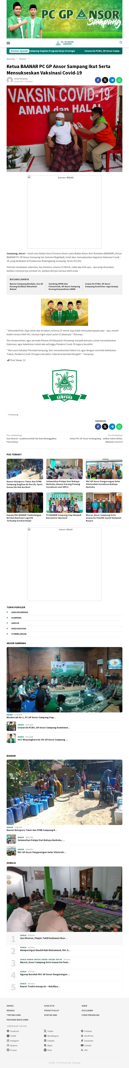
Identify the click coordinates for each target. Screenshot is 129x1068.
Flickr (49, 1050)
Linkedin (50, 1040)
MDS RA (59, 959)
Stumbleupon (53, 1036)
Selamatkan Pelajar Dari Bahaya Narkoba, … (41, 840)
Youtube (87, 1045)
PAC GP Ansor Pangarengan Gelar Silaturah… (42, 852)
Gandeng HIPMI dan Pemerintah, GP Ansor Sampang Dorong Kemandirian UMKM (64, 287)
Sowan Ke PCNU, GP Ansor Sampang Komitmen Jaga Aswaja (85, 51)
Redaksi (11, 1010)
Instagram (14, 1040)
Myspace (13, 1045)
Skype (49, 1045)
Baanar (10, 827)
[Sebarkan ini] (98, 80)
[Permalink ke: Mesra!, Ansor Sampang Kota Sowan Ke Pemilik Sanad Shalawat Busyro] (104, 502)
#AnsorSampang (19, 612)
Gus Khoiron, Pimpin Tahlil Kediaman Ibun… (43, 938)
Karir (84, 1006)
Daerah (10, 715)
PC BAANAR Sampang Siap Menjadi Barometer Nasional (63, 516)
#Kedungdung (18, 628)
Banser (37, 959)
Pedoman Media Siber (17, 1019)
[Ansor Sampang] (64, 42)
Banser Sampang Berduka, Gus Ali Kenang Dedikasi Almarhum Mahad (26, 287)
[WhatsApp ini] (119, 80)
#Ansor (15, 623)
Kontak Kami (50, 1015)
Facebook (14, 1031)
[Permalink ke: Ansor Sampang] (10, 79)
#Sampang (13, 414)
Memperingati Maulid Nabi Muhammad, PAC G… (45, 950)
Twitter (50, 1031)
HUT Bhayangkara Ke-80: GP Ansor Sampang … (43, 739)
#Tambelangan (18, 634)
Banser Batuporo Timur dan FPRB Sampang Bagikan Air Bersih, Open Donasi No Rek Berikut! (24, 484)
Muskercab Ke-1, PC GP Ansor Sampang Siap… (31, 717)
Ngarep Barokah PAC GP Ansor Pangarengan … (45, 974)
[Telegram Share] (112, 80)
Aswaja (23, 935)
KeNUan (51, 959)
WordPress (88, 1036)
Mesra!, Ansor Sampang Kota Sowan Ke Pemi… (45, 962)
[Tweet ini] (105, 80)
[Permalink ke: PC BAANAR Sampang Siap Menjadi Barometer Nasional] (64, 502)
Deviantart (88, 1040)
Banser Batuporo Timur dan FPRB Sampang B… (32, 830)
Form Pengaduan (90, 1015)
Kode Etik (49, 1006)
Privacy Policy (51, 1010)
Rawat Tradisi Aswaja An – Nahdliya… (40, 986)
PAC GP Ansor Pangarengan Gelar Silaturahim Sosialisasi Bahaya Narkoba (103, 484)
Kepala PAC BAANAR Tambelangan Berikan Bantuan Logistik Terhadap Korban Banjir (24, 518)
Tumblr (13, 1036)
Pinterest (88, 1031)
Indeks (10, 1006)
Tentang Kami (14, 1015)
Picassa (13, 1050)
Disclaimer (87, 1010)
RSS (85, 1050)
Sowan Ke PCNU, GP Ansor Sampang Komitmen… (44, 727)
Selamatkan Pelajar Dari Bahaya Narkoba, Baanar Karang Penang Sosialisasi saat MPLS (63, 484)
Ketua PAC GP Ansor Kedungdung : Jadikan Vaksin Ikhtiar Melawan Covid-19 (96, 438)
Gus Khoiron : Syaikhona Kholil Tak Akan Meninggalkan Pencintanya (31, 438)
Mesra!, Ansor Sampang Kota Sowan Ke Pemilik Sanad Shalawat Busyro (103, 518)
